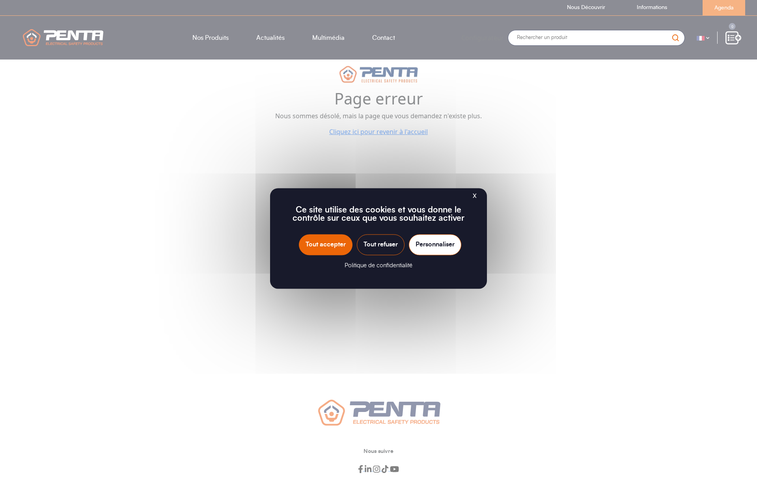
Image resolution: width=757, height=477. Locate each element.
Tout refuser (381, 244)
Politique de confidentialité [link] (378, 266)
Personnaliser (435, 244)
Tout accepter (326, 244)
